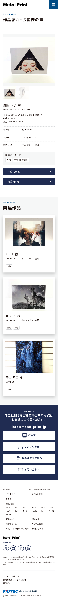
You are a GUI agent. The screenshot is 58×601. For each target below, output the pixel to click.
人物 (9, 160)
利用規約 (7, 583)
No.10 (34, 511)
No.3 (25, 507)
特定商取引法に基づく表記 (14, 580)
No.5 (42, 507)
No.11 (43, 511)
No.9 (25, 511)
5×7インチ (27, 130)
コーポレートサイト (11, 576)
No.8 (17, 511)
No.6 (51, 507)
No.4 (34, 507)
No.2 (17, 507)
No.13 (8, 514)
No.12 (51, 511)
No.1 (8, 507)
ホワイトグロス (21, 160)
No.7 (8, 511)
